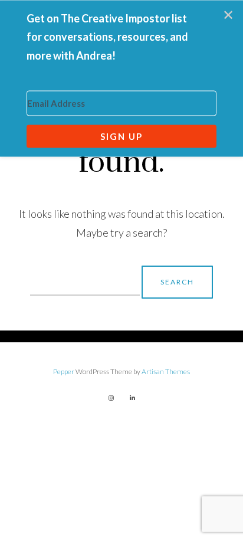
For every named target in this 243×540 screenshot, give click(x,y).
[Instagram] (110, 398)
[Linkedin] (132, 398)
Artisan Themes (166, 371)
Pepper (63, 371)
